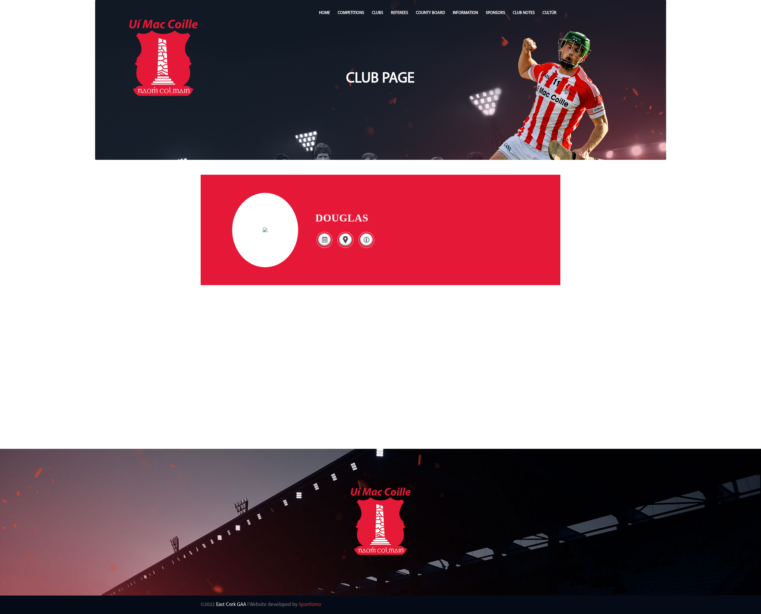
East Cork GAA (231, 604)
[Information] (366, 248)
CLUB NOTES (524, 13)
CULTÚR (549, 13)
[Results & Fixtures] (324, 248)
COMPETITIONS (351, 13)
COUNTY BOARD (430, 13)
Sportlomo (310, 604)
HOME (324, 13)
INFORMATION (465, 13)
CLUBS (377, 13)
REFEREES (399, 13)
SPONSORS (495, 13)
